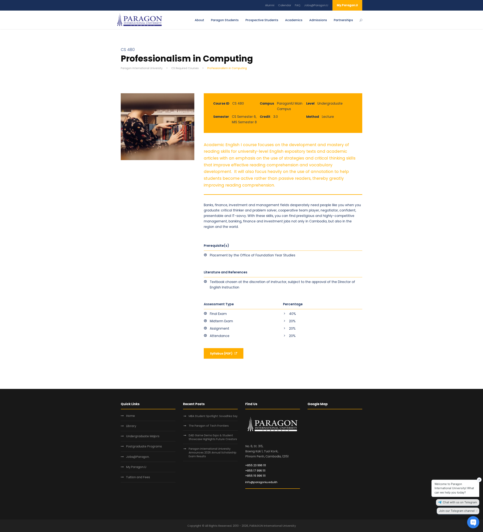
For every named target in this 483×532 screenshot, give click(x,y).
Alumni (269, 5)
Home (130, 416)
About (199, 20)
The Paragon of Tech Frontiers (209, 426)
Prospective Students (261, 20)
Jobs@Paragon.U (316, 5)
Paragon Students (225, 20)
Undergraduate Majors (142, 436)
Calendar (284, 5)
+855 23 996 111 (255, 465)
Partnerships (343, 20)
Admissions (318, 20)
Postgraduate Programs (144, 446)
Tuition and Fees (138, 477)
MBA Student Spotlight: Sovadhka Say (213, 416)
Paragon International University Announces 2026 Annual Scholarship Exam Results (212, 452)
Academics (293, 20)
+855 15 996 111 (255, 476)
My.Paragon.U (347, 5)
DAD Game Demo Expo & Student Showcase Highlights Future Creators (213, 437)
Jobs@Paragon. (137, 457)
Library (131, 426)
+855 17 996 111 (255, 471)
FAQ (297, 5)
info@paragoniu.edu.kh (261, 482)
